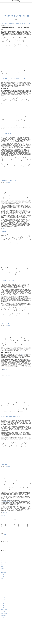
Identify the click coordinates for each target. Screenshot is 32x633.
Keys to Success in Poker (8, 280)
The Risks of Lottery (6, 133)
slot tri (2, 566)
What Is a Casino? (6, 323)
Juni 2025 (2, 536)
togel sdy (2, 603)
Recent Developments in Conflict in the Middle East (15, 23)
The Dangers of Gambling (8, 180)
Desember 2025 (3, 534)
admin (10, 25)
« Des (2, 529)
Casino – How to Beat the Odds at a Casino (13, 78)
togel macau (3, 617)
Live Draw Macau (3, 551)
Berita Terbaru (5, 130)
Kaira (16, 630)
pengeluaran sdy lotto (4, 613)
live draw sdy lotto (3, 615)
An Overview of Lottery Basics (9, 373)
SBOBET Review (5, 232)
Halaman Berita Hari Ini (16, 15)
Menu (16, 19)
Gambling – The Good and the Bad (11, 416)
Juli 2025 (2, 535)
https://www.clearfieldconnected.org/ (6, 501)
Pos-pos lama (3, 515)
